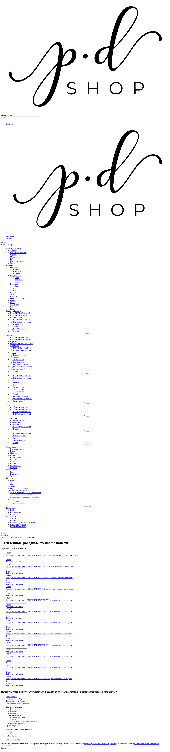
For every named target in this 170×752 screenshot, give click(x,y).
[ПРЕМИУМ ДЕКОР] (87, 234)
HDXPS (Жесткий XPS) (21, 320)
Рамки (12, 309)
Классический (18, 360)
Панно (12, 307)
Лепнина (13, 251)
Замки (12, 461)
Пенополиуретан (19, 324)
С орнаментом (18, 362)
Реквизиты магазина (18, 724)
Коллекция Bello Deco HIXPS (21, 344)
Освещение (10, 486)
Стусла (13, 518)
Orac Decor (14, 346)
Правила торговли (17, 717)
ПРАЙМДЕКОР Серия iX (20, 313)
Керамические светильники (21, 489)
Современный (18, 392)
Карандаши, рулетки (18, 525)
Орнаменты (14, 305)
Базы (17, 269)
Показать (87, 333)
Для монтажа (11, 508)
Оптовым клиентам (13, 740)
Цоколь (13, 455)
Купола (13, 301)
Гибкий (15, 327)
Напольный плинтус (18, 253)
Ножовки (14, 520)
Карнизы (13, 255)
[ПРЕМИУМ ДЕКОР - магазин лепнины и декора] (85, 113)
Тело (12, 476)
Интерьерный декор (13, 249)
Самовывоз (14, 713)
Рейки (12, 259)
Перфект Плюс (16, 422)
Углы (12, 294)
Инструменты (15, 512)
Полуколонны (15, 276)
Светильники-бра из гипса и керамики (25, 493)
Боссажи (13, 459)
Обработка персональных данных (23, 721)
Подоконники (15, 457)
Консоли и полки (17, 299)
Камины (13, 296)
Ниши (12, 303)
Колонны (13, 267)
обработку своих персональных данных (100, 744)
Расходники (15, 514)
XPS (14, 353)
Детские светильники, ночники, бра (24, 497)
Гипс (14, 499)
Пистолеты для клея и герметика (23, 523)
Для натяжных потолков (22, 367)
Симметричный (18, 369)
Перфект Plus (15, 342)
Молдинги (14, 257)
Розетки (13, 292)
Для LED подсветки (20, 329)
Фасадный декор (12, 447)
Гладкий (15, 357)
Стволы (18, 274)
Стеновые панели (17, 261)
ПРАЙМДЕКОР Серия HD (20, 315)
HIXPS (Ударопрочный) (21, 322)
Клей (12, 510)
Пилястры (14, 284)
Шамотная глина (19, 504)
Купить (8, 560)
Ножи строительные (18, 527)
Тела (16, 290)
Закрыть (4, 748)
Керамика (16, 501)
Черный (15, 331)
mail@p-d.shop (11, 736)
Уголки (13, 263)
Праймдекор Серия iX (19, 420)
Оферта (13, 719)
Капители (19, 271)
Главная (4, 537)
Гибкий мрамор (16, 424)
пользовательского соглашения (146, 744)
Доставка (13, 711)
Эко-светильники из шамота (21, 495)
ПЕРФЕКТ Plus (16, 317)
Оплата (13, 709)
